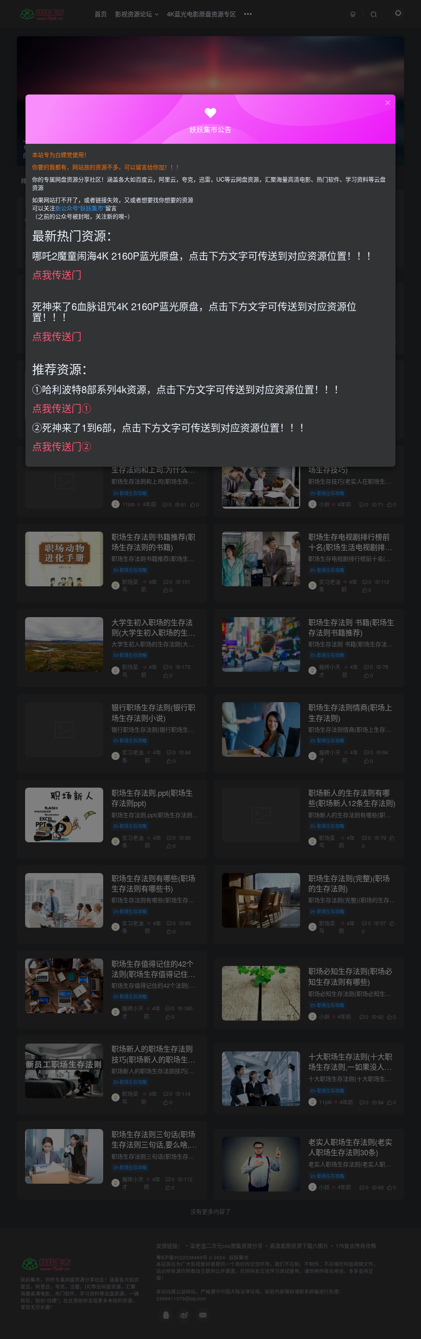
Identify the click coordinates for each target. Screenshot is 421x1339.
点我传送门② (61, 446)
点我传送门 (56, 274)
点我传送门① (61, 408)
